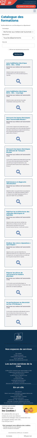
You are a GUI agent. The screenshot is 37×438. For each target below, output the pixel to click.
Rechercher (18, 54)
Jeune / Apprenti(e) (18, 358)
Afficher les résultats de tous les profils (19, 49)
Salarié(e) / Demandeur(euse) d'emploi (18, 359)
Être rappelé (19, 353)
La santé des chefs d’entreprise (18, 380)
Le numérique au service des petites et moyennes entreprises (18, 402)
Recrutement (18, 391)
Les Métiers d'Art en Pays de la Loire (18, 375)
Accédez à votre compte (26, 6)
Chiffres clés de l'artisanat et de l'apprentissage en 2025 (18, 370)
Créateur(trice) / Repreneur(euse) (18, 356)
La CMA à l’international (18, 373)
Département (5, 34)
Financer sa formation (18, 398)
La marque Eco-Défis (18, 378)
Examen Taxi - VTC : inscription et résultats (18, 399)
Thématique (5, 28)
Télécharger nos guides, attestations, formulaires (18, 401)
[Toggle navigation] (34, 11)
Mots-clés (4, 42)
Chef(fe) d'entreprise (18, 355)
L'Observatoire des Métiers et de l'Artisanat (18, 372)
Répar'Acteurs (18, 377)
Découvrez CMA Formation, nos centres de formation (18, 383)
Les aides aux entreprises (18, 381)
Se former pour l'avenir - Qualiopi (19, 396)
